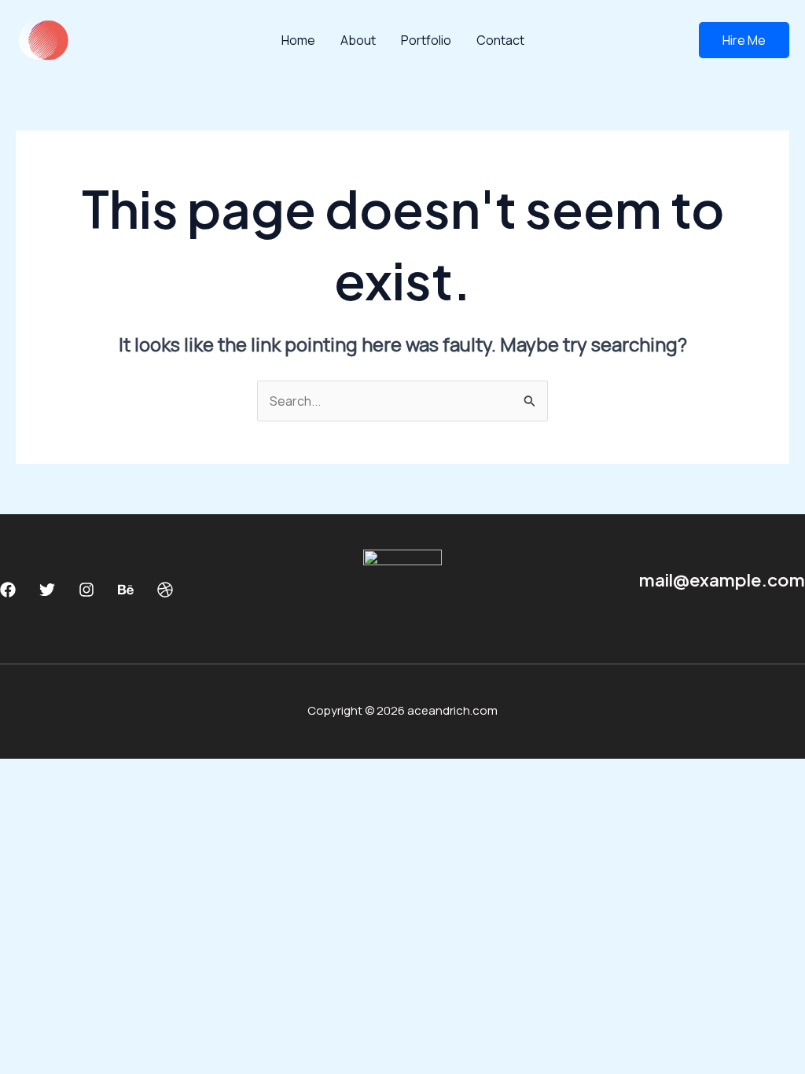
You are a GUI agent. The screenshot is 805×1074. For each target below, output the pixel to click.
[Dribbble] (165, 590)
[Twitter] (47, 590)
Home (298, 40)
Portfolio (426, 40)
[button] (744, 40)
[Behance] (126, 590)
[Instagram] (86, 590)
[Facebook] (8, 590)
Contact (500, 40)
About (358, 40)
